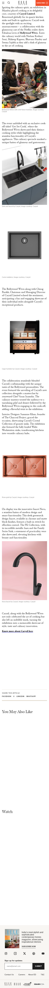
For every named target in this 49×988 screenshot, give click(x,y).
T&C (42, 974)
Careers (21, 974)
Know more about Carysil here (17, 631)
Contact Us (9, 974)
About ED (32, 974)
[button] (7, 696)
